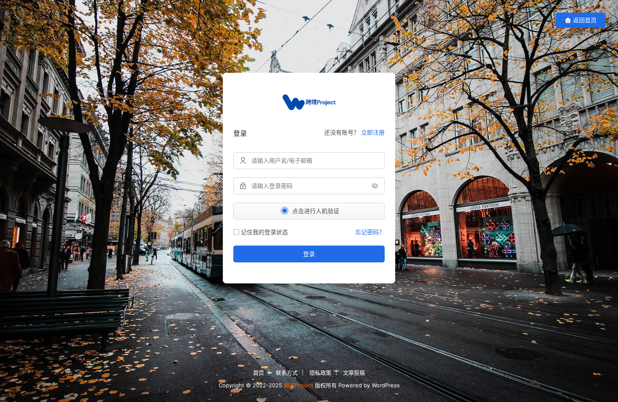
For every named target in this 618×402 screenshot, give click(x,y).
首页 (258, 372)
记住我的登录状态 (264, 231)
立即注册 (373, 132)
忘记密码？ (370, 231)
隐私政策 (320, 372)
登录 (309, 253)
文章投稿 (354, 372)
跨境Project (298, 385)
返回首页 (585, 20)
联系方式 (287, 372)
